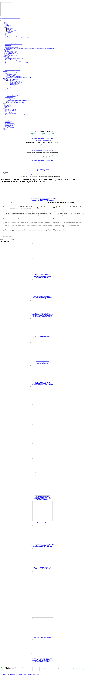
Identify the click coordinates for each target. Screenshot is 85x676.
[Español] (7, 0)
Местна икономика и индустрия (11, 72)
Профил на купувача (9, 73)
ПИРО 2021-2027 (8, 121)
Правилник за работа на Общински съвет (13, 69)
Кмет (6, 27)
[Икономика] (7, 71)
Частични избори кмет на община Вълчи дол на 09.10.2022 (16, 114)
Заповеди (9, 32)
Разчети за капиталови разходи (11, 55)
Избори (4, 108)
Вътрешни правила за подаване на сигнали (13, 44)
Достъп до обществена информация (12, 47)
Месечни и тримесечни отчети (11, 51)
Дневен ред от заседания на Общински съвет (14, 58)
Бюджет (6, 50)
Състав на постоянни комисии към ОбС (13, 61)
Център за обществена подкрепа (16, 85)
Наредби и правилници (9, 63)
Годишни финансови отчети (10, 52)
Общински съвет (6, 56)
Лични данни (7, 126)
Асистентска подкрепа (14, 86)
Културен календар (11, 98)
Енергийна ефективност (10, 124)
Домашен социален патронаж (15, 81)
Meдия (4, 103)
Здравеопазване (10, 88)
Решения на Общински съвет (11, 59)
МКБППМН (7, 122)
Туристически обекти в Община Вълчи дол (13, 76)
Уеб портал (7, 57)
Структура (7, 35)
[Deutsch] (4, 0)
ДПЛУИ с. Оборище (14, 84)
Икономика (5, 71)
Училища (9, 92)
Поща (4, 128)
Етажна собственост (9, 125)
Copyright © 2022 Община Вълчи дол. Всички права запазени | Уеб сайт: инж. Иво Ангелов (21, 674)
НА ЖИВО (7, 104)
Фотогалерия (7, 106)
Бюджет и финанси (6, 49)
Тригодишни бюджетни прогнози (11, 53)
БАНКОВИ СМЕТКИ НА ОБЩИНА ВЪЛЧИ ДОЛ (42, 138)
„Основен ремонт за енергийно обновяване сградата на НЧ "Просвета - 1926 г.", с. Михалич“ (42, 383)
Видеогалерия (8, 105)
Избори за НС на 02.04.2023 (10, 113)
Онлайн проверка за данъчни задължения (42, 140)
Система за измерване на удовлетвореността (14, 39)
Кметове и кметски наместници (11, 34)
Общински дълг (8, 54)
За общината (7, 116)
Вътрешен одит (8, 46)
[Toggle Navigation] (0, 20)
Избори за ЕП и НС (9, 111)
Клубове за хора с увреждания (16, 82)
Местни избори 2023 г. (9, 112)
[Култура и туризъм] (12, 97)
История (9, 117)
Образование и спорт (9, 89)
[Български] (2, 0)
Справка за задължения (9, 127)
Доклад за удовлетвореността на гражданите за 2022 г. (18, 40)
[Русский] (6, 0)
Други (4, 115)
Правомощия (10, 31)
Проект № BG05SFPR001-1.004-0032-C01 (42, 567)
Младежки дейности (11, 96)
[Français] (3, 0)
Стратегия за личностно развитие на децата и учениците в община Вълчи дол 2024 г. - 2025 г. (25, 90)
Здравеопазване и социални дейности (12, 79)
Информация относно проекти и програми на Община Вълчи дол (18, 77)
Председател (7, 66)
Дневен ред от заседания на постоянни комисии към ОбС (16, 62)
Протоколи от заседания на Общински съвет (14, 60)
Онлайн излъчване (8, 65)
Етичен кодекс (8, 45)
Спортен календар (11, 91)
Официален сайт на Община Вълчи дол (10, 18)
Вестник (6, 107)
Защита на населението (9, 123)
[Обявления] (7, 23)
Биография (9, 29)
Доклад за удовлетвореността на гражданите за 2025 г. (18, 43)
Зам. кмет (7, 33)
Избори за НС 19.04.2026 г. (10, 109)
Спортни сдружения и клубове (13, 95)
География (9, 118)
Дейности (5, 78)
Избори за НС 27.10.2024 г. (10, 110)
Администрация (6, 26)
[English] (1, 0)
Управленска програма (11, 30)
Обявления (5, 23)
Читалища (9, 99)
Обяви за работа (8, 25)
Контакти (5, 129)
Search (1, 238)
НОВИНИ (5, 22)
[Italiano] (5, 0)
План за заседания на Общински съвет (12, 70)
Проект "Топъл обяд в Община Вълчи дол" (42, 637)
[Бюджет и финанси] (10, 49)
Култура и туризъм (8, 97)
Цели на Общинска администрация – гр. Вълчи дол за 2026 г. (17, 37)
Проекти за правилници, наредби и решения (14, 64)
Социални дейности (11, 80)
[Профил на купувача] (13, 73)
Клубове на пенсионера (14, 83)
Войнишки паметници (11, 101)
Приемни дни (10, 28)
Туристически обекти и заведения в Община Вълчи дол (18, 100)
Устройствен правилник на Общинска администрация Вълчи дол (18, 36)
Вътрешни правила (9, 38)
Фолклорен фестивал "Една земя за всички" (16, 102)
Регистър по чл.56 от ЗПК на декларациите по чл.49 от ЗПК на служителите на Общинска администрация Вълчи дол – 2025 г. (30, 48)
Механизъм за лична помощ (15, 87)
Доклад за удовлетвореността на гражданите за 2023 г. (18, 41)
